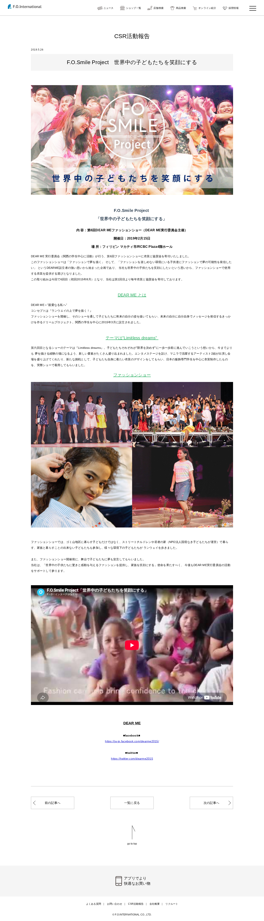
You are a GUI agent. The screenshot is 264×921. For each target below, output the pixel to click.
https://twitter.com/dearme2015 (132, 758)
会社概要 (155, 903)
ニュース (109, 8)
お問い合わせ (114, 903)
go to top (132, 843)
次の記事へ (211, 803)
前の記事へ (52, 803)
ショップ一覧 (133, 8)
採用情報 (234, 8)
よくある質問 (93, 903)
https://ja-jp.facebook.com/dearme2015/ (132, 741)
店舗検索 (158, 8)
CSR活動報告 (136, 903)
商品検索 (181, 8)
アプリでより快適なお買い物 (137, 881)
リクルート (171, 903)
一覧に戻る (132, 803)
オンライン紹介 (207, 8)
